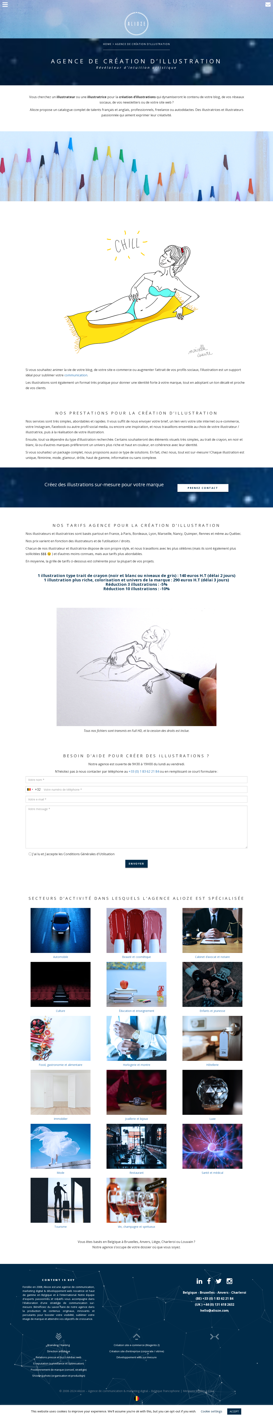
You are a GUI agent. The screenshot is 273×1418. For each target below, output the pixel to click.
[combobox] (33, 789)
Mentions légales (194, 1391)
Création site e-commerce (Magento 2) (136, 1345)
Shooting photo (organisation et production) (58, 1375)
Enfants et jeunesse (212, 1011)
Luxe (212, 1119)
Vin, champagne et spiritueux (136, 1227)
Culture (60, 1011)
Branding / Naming (58, 1345)
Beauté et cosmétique (136, 957)
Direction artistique (58, 1351)
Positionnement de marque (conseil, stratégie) (59, 1369)
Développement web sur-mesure (137, 1357)
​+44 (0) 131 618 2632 (218, 1304)
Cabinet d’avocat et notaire (212, 957)
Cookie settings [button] (211, 1411)
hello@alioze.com (214, 1310)
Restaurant (137, 1173)
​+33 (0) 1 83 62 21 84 (217, 1298)
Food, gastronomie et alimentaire (60, 1065)
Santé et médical (212, 1173)
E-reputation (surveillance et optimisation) (58, 1363)
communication (75, 375)
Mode (60, 1173)
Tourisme (60, 1227)
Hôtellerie (212, 1065)
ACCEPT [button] (234, 1411)
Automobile (60, 957)
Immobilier (61, 1119)
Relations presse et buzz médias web (58, 1357)
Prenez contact (203, 488)
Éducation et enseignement (136, 1011)
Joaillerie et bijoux (136, 1119)
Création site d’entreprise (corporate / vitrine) (136, 1351)
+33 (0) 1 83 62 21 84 (144, 771)
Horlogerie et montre (136, 1065)
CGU (211, 1391)
